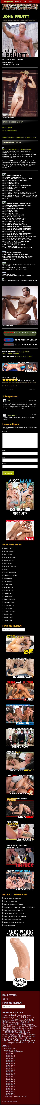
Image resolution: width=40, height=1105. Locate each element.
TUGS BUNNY (8, 596)
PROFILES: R (10, 1081)
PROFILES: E (10, 1060)
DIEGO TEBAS (8, 617)
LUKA (5, 569)
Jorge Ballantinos (18, 922)
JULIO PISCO (8, 584)
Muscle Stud (14, 385)
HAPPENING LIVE (10, 1048)
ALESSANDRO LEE (10, 611)
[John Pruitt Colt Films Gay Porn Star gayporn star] (20, 334)
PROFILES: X (10, 1091)
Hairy (29, 1030)
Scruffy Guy (13, 1038)
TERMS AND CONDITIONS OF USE (15, 1096)
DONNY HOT (8, 614)
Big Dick (14, 382)
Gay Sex (8, 1028)
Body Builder (30, 382)
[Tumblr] (7, 998)
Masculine (4, 385)
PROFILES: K (10, 1070)
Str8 (21, 1040)
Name (4, 450)
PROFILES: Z (10, 1095)
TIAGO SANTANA (9, 605)
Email (4, 457)
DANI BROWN (8, 587)
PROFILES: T (10, 1085)
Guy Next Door (25, 1028)
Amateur (5, 1016)
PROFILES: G (10, 1063)
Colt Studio (11, 1022)
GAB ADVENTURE (9, 557)
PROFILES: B (10, 1055)
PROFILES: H (10, 1065)
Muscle (9, 385)
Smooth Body (10, 1040)
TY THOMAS (22, 916)
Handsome (19, 384)
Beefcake (9, 382)
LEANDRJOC (8, 578)
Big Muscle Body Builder (21, 382)
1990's (12, 20)
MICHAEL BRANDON (16, 904)
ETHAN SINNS (8, 590)
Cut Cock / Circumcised (11, 384)
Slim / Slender (25, 1038)
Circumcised (22, 1020)
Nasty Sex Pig (27, 1036)
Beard (29, 1016)
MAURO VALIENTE (10, 566)
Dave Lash (17, 898)
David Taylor (19, 910)
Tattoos (26, 1040)
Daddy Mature (12, 1026)
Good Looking (16, 1028)
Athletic (5, 382)
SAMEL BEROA (8, 560)
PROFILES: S (10, 1083)
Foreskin (19, 1026)
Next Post (32, 389)
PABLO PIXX (8, 620)
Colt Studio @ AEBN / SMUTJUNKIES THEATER (15, 352)
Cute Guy (19, 1024)
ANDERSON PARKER (10, 575)
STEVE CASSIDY (9, 551)
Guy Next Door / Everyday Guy (17, 1029)
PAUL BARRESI (19, 913)
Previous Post (9, 389)
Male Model (27, 384)
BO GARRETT (8, 548)
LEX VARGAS (8, 554)
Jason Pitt (18, 919)
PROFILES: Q (10, 1080)
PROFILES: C (10, 1057)
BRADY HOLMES (9, 599)
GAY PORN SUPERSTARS (14, 1052)
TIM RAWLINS (12, 901)
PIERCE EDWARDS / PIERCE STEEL (24, 907)
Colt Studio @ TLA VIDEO (23, 357)
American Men (18, 20)
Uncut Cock (27, 1042)
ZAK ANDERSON (9, 602)
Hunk (23, 384)
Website (4, 463)
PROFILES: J (10, 1068)
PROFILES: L (10, 1071)
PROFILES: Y (10, 1093)
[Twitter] (4, 998)
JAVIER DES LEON (10, 572)
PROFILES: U (10, 1086)
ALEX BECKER (8, 608)
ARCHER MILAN (9, 593)
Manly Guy (33, 384)
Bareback (21, 1015)
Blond (15, 1020)
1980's (9, 20)
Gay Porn (25, 1026)
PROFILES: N (10, 1075)
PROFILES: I (10, 1067)
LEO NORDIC (8, 563)
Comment (5, 431)
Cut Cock (17, 1022)
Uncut (18, 1042)
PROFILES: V (10, 1088)
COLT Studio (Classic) (27, 20)
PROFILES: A (10, 1053)
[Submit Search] (3, 629)
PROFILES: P (10, 1078)
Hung (18, 1032)
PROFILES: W (10, 1090)
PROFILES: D (10, 1058)
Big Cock (13, 1018)
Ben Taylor (11, 925)
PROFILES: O (10, 1076)
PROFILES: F (10, 1062)
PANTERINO (8, 581)
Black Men (10, 1020)
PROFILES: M (10, 1073)
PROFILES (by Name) (11, 1050)
